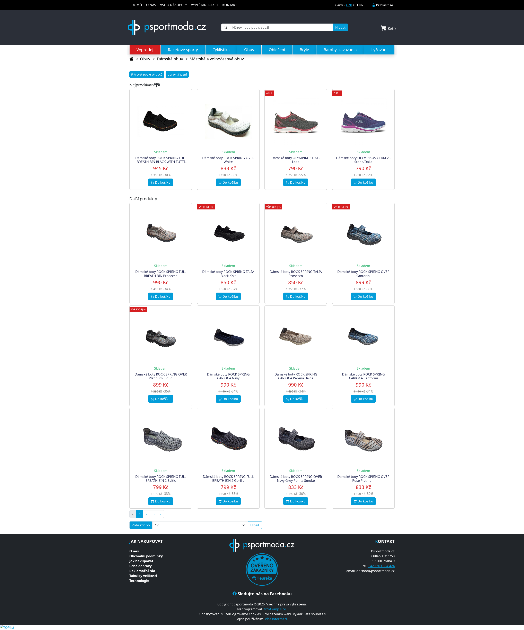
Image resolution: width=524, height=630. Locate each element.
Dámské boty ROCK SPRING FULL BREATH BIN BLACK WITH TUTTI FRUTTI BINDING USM (160, 162)
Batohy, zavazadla (340, 49)
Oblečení (277, 49)
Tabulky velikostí (143, 575)
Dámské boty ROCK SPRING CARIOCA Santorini (363, 376)
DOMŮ (136, 5)
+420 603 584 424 (381, 566)
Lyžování (379, 49)
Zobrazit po (141, 525)
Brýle (304, 49)
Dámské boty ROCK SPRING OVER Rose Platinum (363, 478)
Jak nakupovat (141, 561)
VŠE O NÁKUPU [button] (172, 5)
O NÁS (151, 5)
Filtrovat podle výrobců (147, 74)
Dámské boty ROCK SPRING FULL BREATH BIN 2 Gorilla (228, 478)
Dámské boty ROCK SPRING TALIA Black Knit (228, 273)
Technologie (139, 580)
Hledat (340, 27)
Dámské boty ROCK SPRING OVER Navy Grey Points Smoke (296, 478)
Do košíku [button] (162, 182)
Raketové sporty (183, 49)
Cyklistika (221, 49)
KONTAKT (229, 5)
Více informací (276, 619)
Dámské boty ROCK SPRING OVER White (228, 160)
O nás (134, 551)
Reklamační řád (142, 571)
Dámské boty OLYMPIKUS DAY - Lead (295, 160)
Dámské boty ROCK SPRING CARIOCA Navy (228, 376)
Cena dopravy (140, 566)
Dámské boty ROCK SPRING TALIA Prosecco (296, 273)
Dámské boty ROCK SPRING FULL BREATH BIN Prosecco (160, 273)
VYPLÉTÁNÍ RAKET (204, 5)
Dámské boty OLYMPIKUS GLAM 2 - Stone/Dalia (363, 160)
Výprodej (145, 49)
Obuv (249, 49)
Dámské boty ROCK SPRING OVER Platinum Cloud (161, 376)
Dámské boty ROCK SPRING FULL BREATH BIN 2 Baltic (160, 478)
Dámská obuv (170, 59)
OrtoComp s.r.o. (275, 609)
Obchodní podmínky (146, 556)
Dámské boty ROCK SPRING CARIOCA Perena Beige (295, 376)
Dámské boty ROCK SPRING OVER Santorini (363, 273)
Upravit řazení (177, 74)
